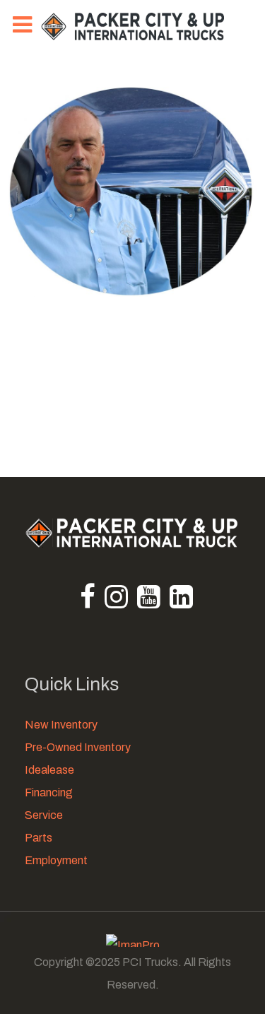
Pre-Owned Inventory (78, 747)
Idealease (49, 770)
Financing (49, 792)
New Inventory (61, 725)
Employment (56, 860)
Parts (38, 838)
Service (44, 815)
